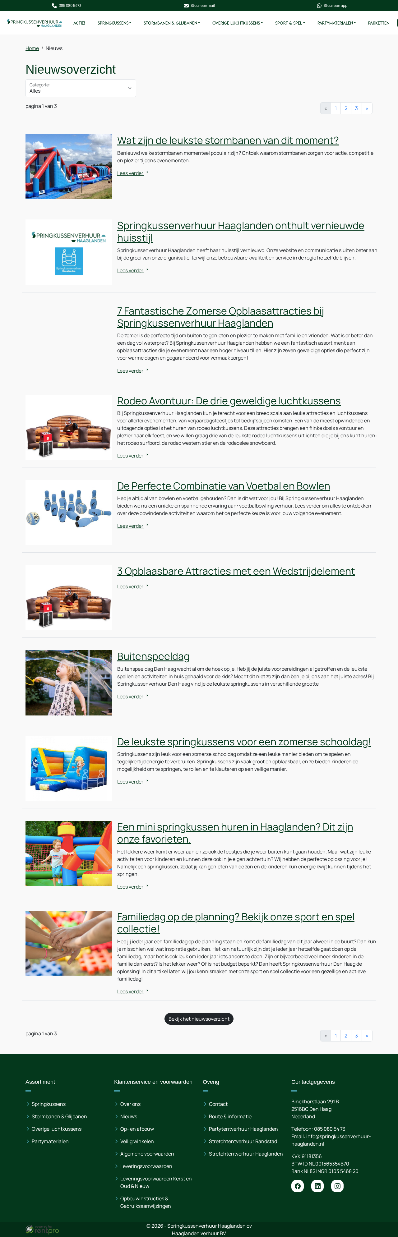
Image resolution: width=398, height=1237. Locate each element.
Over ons (130, 1104)
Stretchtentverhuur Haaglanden (246, 1153)
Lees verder (130, 173)
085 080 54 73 (329, 1128)
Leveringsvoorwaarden (146, 1166)
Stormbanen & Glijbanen (170, 23)
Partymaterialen (335, 23)
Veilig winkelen (137, 1141)
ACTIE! (79, 23)
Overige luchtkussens (56, 1128)
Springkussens (113, 23)
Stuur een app (335, 5)
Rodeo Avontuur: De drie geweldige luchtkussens (229, 400)
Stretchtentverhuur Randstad (243, 1141)
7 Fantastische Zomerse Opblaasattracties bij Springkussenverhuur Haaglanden (220, 317)
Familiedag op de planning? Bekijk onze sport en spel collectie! (235, 923)
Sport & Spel (288, 23)
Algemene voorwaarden (147, 1153)
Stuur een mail (203, 5)
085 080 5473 (70, 5)
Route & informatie (230, 1116)
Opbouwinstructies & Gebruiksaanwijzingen (145, 1202)
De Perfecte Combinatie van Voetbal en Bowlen (223, 486)
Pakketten (378, 23)
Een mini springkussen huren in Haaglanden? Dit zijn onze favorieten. (235, 833)
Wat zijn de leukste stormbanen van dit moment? (228, 140)
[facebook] (297, 1186)
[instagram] (337, 1186)
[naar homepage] (35, 23)
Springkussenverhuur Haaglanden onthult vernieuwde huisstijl (240, 231)
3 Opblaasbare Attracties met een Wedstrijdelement (236, 571)
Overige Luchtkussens (236, 23)
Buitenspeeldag (153, 656)
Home (32, 48)
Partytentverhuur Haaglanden (243, 1128)
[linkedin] (317, 1186)
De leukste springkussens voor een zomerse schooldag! (244, 741)
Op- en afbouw (137, 1128)
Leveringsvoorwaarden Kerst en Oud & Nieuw (156, 1182)
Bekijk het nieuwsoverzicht (199, 1018)
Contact (218, 1104)
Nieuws (128, 1116)
